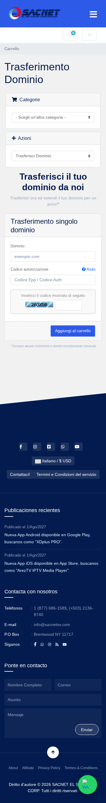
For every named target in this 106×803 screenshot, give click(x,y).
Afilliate (28, 768)
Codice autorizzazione (53, 269)
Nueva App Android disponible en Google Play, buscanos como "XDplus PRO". (47, 538)
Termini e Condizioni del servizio (66, 474)
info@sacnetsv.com (52, 624)
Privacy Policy (49, 768)
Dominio (17, 246)
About (13, 768)
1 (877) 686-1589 (50, 608)
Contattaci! (20, 474)
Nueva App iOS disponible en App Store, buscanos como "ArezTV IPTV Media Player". (51, 567)
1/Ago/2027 (36, 527)
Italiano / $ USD (56, 460)
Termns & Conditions (81, 768)
